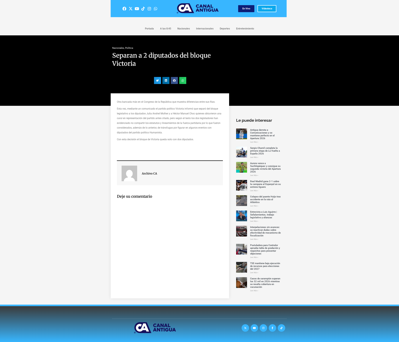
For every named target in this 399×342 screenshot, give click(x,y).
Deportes (225, 28)
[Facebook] (124, 8)
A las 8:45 (165, 28)
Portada (149, 28)
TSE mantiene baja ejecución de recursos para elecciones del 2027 (265, 266)
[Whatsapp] (155, 8)
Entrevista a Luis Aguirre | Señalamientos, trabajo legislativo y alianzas (263, 214)
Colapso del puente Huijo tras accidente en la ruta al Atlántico (265, 199)
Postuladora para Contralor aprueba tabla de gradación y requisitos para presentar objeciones (265, 249)
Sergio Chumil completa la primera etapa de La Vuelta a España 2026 (265, 151)
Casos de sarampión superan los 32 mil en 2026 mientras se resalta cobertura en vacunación (265, 282)
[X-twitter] (130, 8)
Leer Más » (254, 142)
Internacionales (205, 28)
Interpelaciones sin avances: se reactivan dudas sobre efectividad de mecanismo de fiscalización (265, 231)
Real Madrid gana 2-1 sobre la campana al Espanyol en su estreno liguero (265, 184)
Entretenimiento (245, 28)
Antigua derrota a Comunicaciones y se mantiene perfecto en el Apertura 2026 (262, 134)
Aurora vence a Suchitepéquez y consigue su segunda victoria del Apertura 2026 (265, 167)
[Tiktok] (143, 8)
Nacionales (183, 28)
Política (129, 48)
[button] (157, 80)
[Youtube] (137, 8)
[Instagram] (149, 8)
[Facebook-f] (272, 328)
